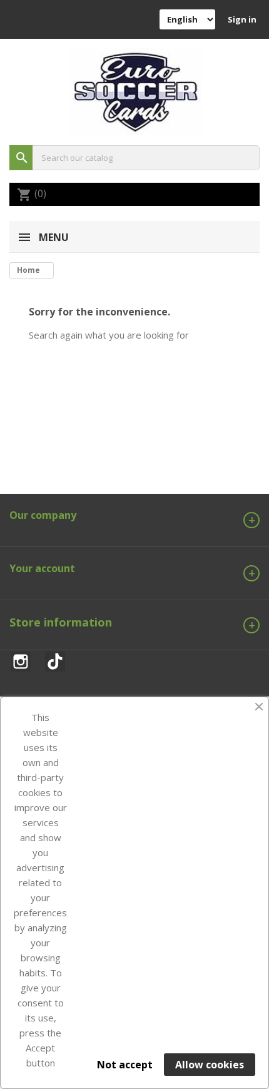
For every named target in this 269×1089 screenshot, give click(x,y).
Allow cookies (209, 1064)
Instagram (21, 659)
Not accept (125, 1064)
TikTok (55, 659)
